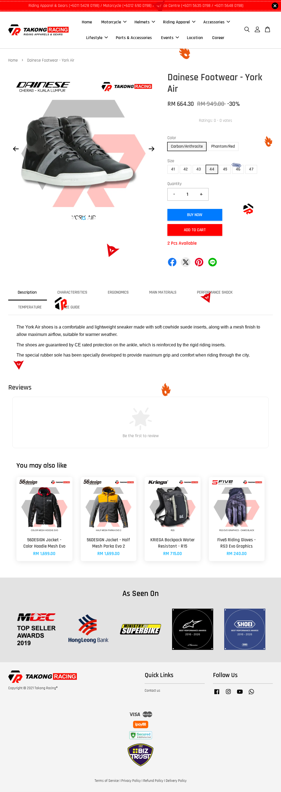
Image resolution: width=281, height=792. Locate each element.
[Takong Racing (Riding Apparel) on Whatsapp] (251, 694)
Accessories (213, 22)
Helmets (142, 22)
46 (238, 169)
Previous (16, 149)
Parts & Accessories (134, 38)
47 (251, 169)
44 (211, 169)
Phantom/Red (223, 146)
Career (218, 38)
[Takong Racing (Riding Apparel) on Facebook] (217, 694)
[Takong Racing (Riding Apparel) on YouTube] (240, 694)
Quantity (174, 183)
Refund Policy (153, 781)
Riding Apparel (176, 22)
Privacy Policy (131, 781)
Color (171, 137)
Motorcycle (111, 22)
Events (167, 38)
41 (173, 169)
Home (87, 22)
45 (225, 169)
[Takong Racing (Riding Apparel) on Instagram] (228, 694)
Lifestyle (94, 38)
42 (185, 169)
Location (195, 38)
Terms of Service (107, 781)
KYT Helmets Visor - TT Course (50, 776)
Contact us (152, 690)
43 (198, 169)
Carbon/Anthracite (187, 146)
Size (170, 161)
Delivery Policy (176, 781)
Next (152, 149)
